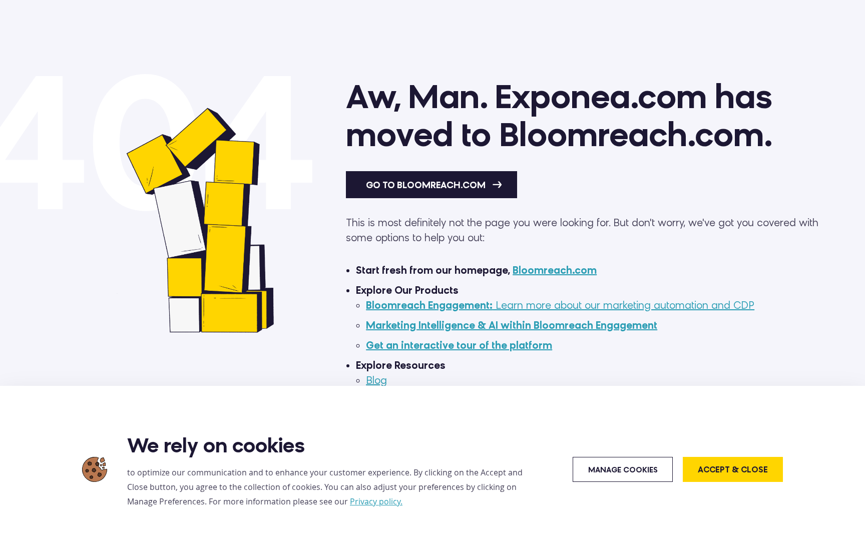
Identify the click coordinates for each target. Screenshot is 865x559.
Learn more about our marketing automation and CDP (560, 305)
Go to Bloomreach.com (427, 185)
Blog (376, 380)
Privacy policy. (376, 501)
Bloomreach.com (555, 270)
